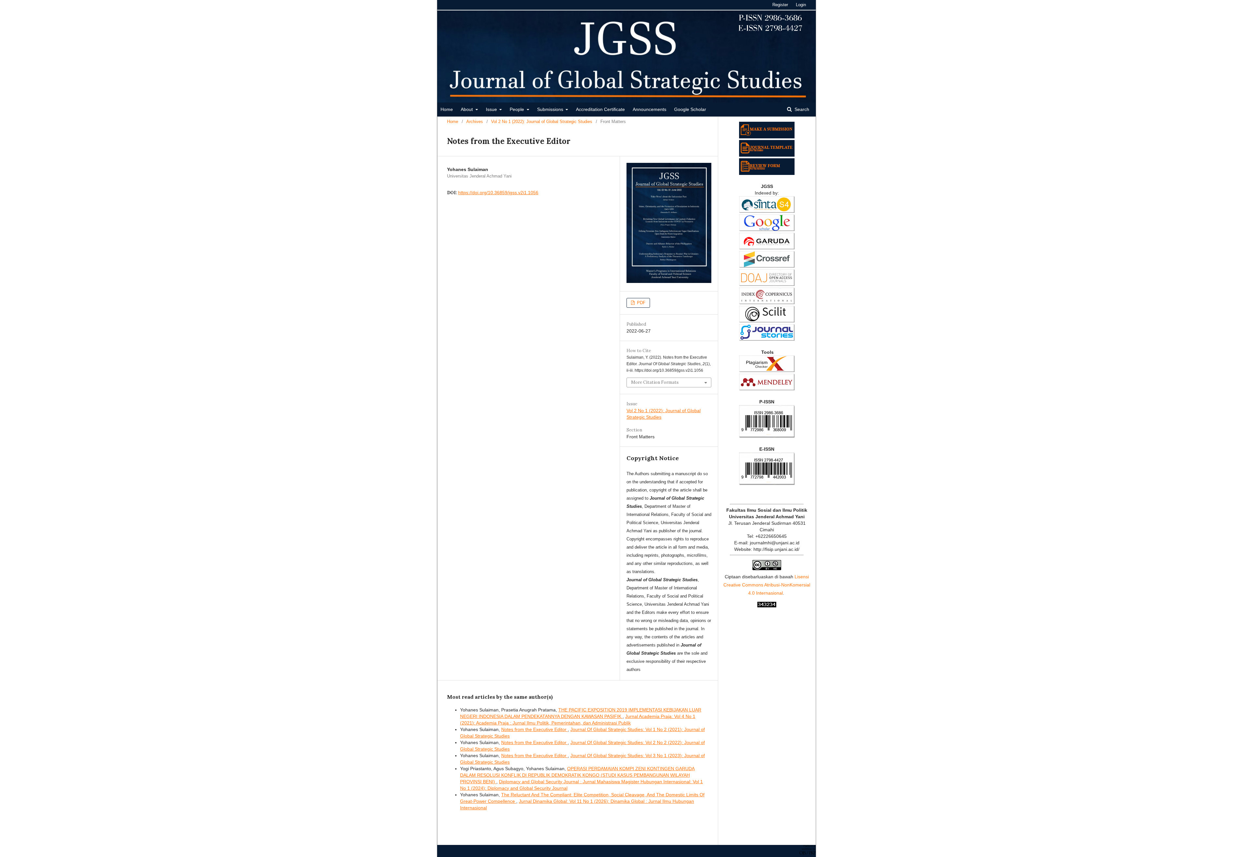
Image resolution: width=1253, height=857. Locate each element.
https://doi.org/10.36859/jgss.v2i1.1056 (498, 192)
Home (447, 109)
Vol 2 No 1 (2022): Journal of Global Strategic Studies (541, 121)
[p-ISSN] (767, 436)
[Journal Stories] (767, 339)
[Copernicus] (767, 302)
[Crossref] (767, 266)
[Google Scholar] (767, 229)
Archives (474, 121)
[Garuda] (767, 247)
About (467, 109)
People (517, 109)
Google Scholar (690, 109)
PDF (640, 302)
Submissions (551, 109)
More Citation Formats (655, 382)
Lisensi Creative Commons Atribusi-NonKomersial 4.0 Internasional (766, 585)
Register (780, 4)
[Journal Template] (767, 155)
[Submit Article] (767, 136)
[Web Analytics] (766, 605)
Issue (492, 109)
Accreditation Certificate (600, 109)
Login (801, 4)
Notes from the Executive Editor (534, 729)
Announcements (649, 109)
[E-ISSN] (767, 483)
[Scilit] (767, 320)
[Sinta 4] (767, 211)
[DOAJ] (767, 284)
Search (801, 109)
